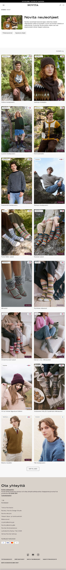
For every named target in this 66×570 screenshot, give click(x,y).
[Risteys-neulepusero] (49, 182)
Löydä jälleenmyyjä (7, 522)
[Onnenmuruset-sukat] (16, 336)
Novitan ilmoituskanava (9, 528)
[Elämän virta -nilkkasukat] (49, 336)
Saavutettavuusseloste (50, 559)
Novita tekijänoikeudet (33, 559)
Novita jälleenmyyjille (8, 525)
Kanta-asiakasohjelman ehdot (10, 562)
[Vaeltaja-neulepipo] (49, 79)
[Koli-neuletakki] (49, 130)
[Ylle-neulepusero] (49, 439)
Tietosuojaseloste (6, 559)
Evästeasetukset (19, 559)
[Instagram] (38, 554)
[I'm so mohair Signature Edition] (16, 388)
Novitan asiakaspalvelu (7, 489)
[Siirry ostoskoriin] (63, 5)
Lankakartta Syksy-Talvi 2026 (11, 531)
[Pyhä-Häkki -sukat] (16, 233)
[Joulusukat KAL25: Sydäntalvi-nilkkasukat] (49, 388)
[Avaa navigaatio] (3, 5)
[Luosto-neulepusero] (16, 130)
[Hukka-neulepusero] (16, 79)
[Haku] (60, 5)
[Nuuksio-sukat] (49, 233)
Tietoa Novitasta (7, 507)
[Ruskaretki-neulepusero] (16, 182)
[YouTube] (33, 554)
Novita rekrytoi (6, 513)
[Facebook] (28, 554)
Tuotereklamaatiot (6, 495)
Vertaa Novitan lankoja (9, 534)
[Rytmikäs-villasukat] (49, 285)
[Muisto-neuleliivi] (16, 439)
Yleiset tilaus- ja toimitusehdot (11, 516)
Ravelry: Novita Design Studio (11, 510)
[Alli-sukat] (16, 285)
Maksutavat (5, 519)
